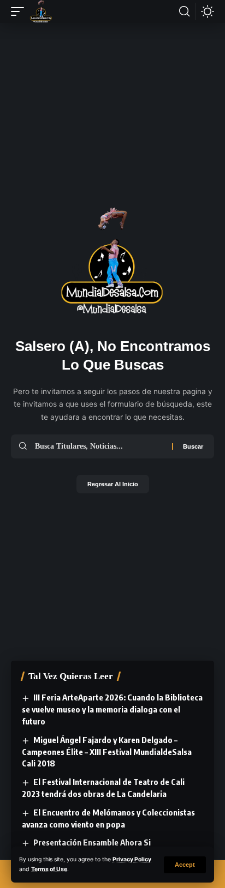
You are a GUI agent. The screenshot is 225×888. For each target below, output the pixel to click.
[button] (185, 864)
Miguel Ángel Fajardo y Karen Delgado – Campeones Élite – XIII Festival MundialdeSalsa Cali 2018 (107, 752)
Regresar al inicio (112, 484)
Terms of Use (49, 869)
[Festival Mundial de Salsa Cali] (40, 11)
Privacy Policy (131, 859)
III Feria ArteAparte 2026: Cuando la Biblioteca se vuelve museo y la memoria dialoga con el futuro (112, 709)
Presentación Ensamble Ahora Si (92, 842)
